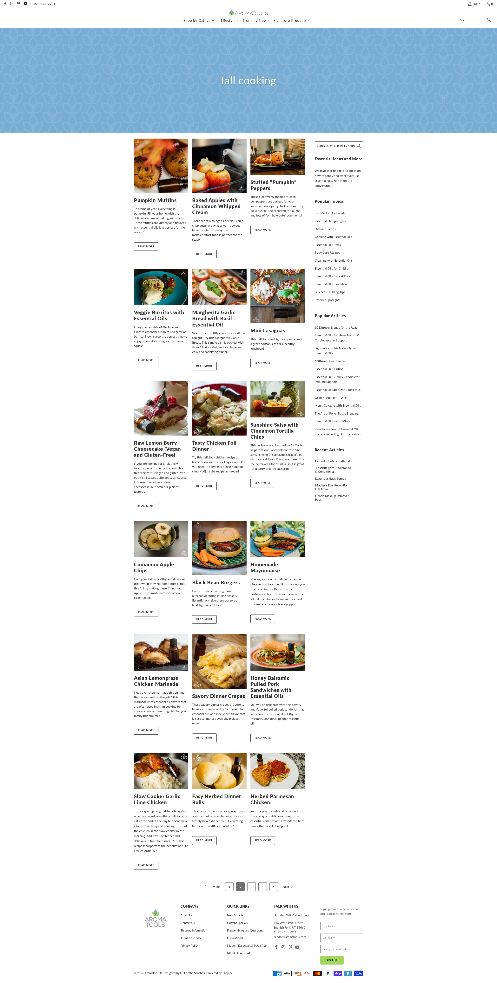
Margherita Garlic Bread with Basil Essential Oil (213, 318)
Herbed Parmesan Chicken (272, 799)
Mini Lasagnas (267, 330)
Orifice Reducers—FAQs (331, 397)
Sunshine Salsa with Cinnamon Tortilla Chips (274, 431)
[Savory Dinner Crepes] (219, 661)
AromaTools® (153, 973)
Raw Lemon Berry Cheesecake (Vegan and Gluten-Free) (157, 449)
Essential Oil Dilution (329, 369)
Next (286, 886)
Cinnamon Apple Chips (154, 567)
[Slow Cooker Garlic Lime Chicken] (161, 771)
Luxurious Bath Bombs (330, 478)
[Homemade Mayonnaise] (277, 539)
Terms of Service (191, 938)
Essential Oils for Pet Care (332, 276)
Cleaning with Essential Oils (334, 260)
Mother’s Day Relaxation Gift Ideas (331, 487)
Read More (146, 246)
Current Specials (237, 923)
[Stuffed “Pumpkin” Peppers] (277, 157)
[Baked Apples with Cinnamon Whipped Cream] (219, 166)
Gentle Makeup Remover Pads (332, 497)
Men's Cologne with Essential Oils (338, 405)
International (235, 938)
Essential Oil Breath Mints (332, 421)
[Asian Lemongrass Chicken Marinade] (161, 652)
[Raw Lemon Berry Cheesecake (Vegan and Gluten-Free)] (161, 408)
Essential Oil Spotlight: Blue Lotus (338, 389)
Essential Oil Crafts (328, 244)
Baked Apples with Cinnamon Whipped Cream (216, 206)
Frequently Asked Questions (245, 930)
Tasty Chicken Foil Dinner (214, 446)
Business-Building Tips (330, 292)
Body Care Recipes (327, 252)
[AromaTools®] (248, 13)
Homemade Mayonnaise (265, 567)
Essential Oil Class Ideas (331, 284)
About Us (187, 915)
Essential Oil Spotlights (330, 221)
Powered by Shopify (219, 973)
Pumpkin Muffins (155, 200)
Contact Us (188, 923)
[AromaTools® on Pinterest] (18, 4)
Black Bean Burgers (216, 582)
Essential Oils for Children (332, 268)
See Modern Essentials (330, 213)
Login (476, 3)
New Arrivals (235, 915)
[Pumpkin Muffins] (161, 166)
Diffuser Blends (325, 229)
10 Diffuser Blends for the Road (336, 327)
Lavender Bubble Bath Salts (333, 461)
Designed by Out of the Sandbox (184, 973)
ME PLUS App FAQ (239, 953)
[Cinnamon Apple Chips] (161, 539)
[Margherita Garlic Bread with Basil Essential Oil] (219, 287)
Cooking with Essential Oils (333, 236)
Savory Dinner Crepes (218, 696)
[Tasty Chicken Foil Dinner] (219, 408)
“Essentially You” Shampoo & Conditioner (333, 469)
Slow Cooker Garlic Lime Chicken (157, 799)
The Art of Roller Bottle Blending (337, 413)
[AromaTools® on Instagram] (12, 4)
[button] (200, 21)
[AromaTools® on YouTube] (25, 4)
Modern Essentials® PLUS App (247, 945)
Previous (214, 886)
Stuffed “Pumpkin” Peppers (273, 185)
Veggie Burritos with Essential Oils (159, 315)
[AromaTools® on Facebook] (5, 4)
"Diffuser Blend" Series (330, 361)
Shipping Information (194, 930)
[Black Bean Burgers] (219, 548)
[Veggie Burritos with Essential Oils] (161, 287)
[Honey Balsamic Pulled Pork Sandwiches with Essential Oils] (277, 652)
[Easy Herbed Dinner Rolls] (219, 771)
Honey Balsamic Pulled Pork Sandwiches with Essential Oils (271, 687)
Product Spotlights (327, 300)
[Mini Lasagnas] (277, 296)
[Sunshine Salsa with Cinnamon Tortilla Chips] (277, 399)
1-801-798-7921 (43, 3)
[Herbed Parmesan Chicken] (277, 771)
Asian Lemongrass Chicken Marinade (156, 681)
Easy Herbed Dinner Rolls (216, 799)
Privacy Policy (190, 945)
